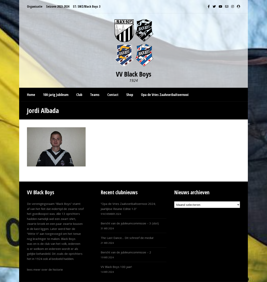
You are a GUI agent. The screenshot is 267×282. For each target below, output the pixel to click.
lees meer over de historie (45, 269)
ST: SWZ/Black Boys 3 (86, 6)
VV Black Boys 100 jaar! (116, 267)
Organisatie (34, 6)
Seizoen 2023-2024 (57, 6)
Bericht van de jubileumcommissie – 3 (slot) (130, 223)
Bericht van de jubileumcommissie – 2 (126, 252)
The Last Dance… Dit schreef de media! (127, 238)
